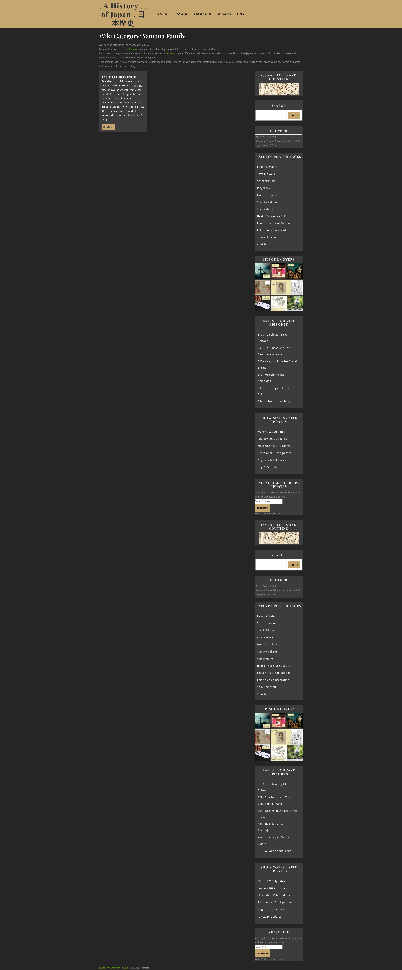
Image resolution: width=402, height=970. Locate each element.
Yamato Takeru (267, 202)
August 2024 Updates (272, 460)
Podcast (133, 49)
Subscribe (262, 507)
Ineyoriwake (265, 188)
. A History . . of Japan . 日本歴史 (123, 14)
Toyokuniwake (266, 174)
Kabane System (267, 166)
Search (241, 14)
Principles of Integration (273, 230)
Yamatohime (265, 209)
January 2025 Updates (272, 439)
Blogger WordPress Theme (113, 967)
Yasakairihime (266, 181)
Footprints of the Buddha (274, 223)
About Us (162, 14)
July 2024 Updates (270, 467)
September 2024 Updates (274, 453)
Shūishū (262, 244)
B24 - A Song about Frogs (274, 401)
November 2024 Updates (274, 446)
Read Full (107, 126)
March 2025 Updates (271, 431)
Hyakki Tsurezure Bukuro (273, 216)
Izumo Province (267, 195)
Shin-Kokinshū (266, 237)
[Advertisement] (175, 159)
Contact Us (224, 14)
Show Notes (180, 14)
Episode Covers (202, 14)
